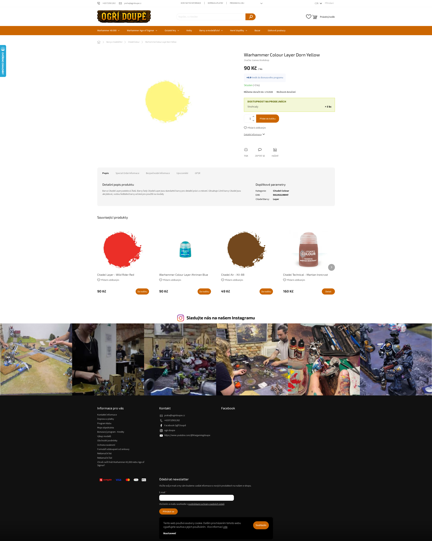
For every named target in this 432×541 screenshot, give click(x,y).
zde (225, 527)
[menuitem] (108, 30)
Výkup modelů (104, 436)
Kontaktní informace (191, 3)
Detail (328, 291)
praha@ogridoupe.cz (174, 415)
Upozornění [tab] (182, 173)
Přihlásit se (168, 511)
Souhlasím (261, 525)
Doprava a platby (215, 3)
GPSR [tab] (197, 173)
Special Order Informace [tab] (127, 173)
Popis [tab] (105, 173)
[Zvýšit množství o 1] (253, 117)
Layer (276, 199)
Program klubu (237, 3)
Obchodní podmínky (107, 440)
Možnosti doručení (286, 92)
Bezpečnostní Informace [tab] (158, 173)
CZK (317, 3)
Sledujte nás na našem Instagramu (221, 317)
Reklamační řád (104, 458)
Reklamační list (104, 453)
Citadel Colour (281, 191)
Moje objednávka (105, 427)
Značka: (256, 60)
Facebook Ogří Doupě (175, 425)
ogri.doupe (169, 430)
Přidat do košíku (267, 118)
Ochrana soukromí (106, 445)
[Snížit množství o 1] (253, 120)
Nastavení (169, 533)
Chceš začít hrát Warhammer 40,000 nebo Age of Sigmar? (120, 463)
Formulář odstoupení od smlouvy (113, 449)
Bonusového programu (272, 77)
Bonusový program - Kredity (110, 432)
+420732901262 (172, 420)
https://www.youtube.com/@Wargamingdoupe (187, 435)
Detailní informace (253, 134)
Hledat (250, 16)
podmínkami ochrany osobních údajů (206, 504)
